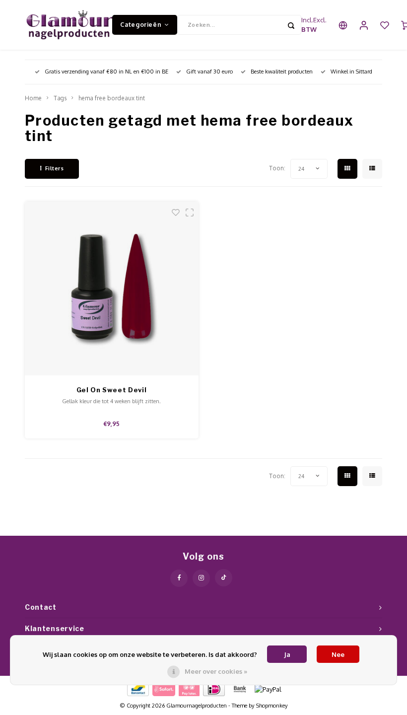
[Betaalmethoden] (137, 689)
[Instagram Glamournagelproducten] (201, 578)
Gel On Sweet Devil (111, 390)
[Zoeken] (291, 25)
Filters (54, 168)
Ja (287, 654)
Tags (60, 98)
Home (33, 98)
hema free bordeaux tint (111, 98)
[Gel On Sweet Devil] (112, 288)
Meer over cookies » (216, 671)
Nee (338, 654)
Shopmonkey (272, 705)
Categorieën (140, 24)
